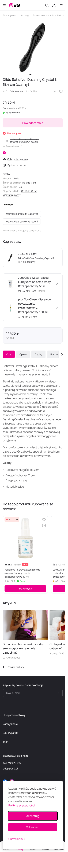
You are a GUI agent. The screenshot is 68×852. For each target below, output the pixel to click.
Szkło (16, 178)
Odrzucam (32, 827)
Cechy (38, 354)
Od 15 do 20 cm (29, 191)
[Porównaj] (54, 91)
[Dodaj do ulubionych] (61, 91)
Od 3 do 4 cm (29, 182)
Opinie (23, 354)
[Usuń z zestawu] (56, 284)
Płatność (55, 354)
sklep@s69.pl (10, 768)
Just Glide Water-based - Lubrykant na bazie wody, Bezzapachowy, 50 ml (34, 282)
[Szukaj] (47, 5)
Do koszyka (25, 588)
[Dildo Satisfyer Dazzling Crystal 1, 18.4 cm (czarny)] (33, 47)
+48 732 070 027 (12, 763)
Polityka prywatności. (21, 805)
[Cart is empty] (61, 5)
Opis (8, 354)
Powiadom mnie (32, 123)
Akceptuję (32, 816)
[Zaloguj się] (54, 5)
